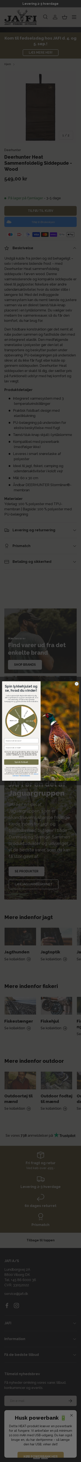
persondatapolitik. (25, 775)
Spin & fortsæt (21, 762)
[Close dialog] (76, 684)
